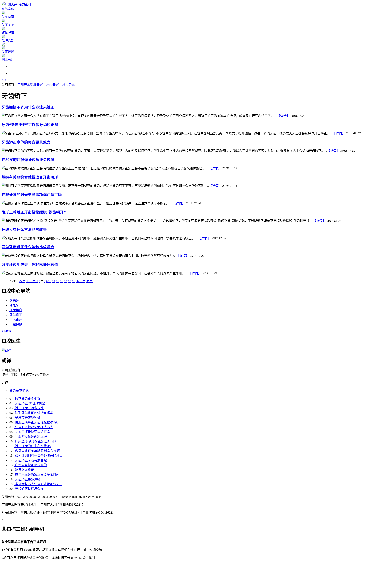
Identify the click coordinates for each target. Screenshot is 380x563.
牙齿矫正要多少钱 (27, 479)
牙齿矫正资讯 (19, 390)
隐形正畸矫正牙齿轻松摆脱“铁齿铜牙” (34, 212)
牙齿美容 (52, 84)
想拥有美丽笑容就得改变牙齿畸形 (30, 177)
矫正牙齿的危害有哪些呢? (32, 446)
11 (53, 281)
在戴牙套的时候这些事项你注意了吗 (32, 195)
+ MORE (7, 331)
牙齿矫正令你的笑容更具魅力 (26, 142)
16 (73, 281)
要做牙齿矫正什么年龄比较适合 (28, 247)
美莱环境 (8, 51)
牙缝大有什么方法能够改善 (24, 230)
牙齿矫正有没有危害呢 (30, 460)
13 (61, 281)
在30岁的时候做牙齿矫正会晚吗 (28, 160)
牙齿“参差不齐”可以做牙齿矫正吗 (30, 125)
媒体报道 (8, 32)
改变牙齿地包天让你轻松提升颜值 (30, 265)
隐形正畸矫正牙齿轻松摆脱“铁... (37, 422)
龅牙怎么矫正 (24, 469)
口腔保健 (16, 324)
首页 (22, 281)
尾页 (89, 281)
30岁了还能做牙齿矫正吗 (32, 432)
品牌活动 (8, 40)
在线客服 (8, 9)
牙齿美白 (16, 310)
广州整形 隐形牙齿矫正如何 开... (37, 441)
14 (65, 281)
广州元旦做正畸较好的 (30, 465)
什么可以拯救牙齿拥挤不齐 (33, 427)
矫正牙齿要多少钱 (27, 398)
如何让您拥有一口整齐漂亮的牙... (38, 455)
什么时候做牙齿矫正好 (30, 436)
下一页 (81, 281)
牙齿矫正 (68, 84)
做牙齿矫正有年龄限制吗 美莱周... (38, 450)
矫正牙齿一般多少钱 (29, 408)
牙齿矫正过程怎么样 (29, 488)
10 (49, 281)
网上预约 (8, 59)
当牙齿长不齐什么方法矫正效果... (38, 484)
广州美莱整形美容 (30, 84)
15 (69, 281)
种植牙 (14, 305)
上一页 (31, 281)
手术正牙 (16, 319)
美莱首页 (8, 17)
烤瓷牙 (14, 300)
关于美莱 (8, 24)
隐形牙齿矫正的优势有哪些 (33, 413)
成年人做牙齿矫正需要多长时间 (36, 474)
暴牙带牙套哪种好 (27, 417)
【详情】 (283, 116)
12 (57, 281)
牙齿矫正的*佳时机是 (29, 403)
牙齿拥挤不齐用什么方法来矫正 (28, 107)
